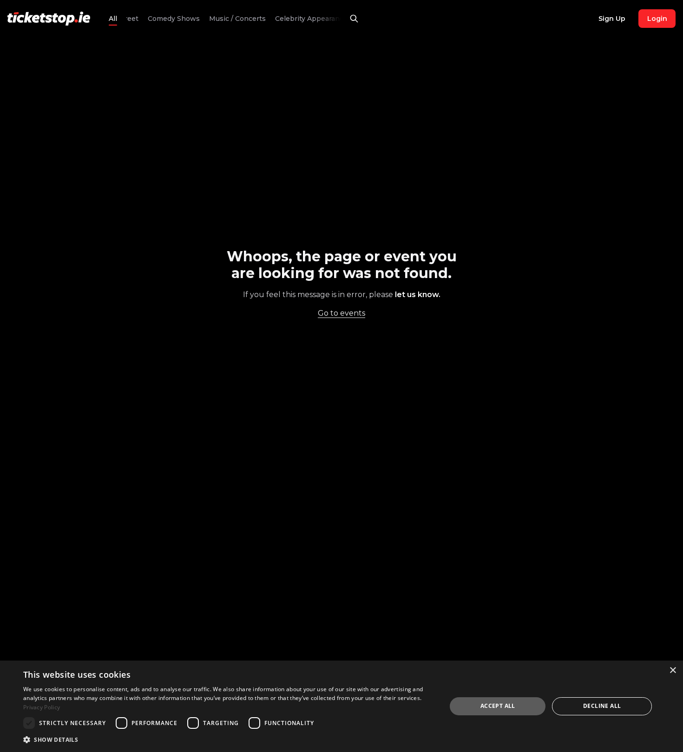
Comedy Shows (170, 18)
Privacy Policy (41, 707)
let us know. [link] (417, 294)
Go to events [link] (341, 313)
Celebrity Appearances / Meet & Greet (334, 18)
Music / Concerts (233, 18)
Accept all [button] (497, 706)
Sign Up (611, 18)
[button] (228, 739)
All (113, 18)
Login (657, 18)
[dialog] (341, 706)
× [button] (672, 670)
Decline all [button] (602, 706)
